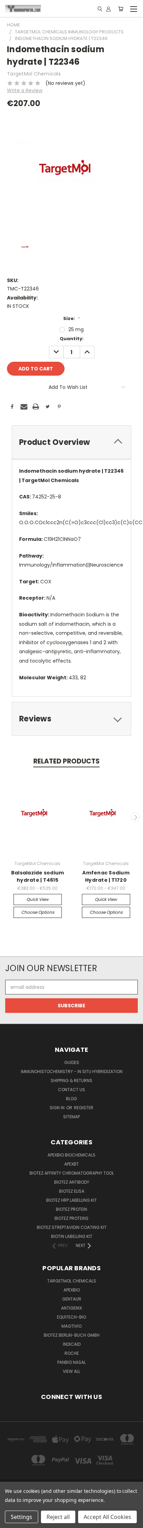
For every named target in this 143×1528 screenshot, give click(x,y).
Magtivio (71, 1326)
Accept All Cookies (107, 1517)
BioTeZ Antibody (71, 1182)
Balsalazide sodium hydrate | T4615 (37, 876)
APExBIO (72, 1290)
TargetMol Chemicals (71, 1281)
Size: (71, 318)
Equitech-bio (71, 1317)
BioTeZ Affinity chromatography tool (72, 1173)
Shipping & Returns (71, 1080)
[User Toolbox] (108, 8)
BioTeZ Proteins (71, 1218)
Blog (71, 1099)
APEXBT (71, 1164)
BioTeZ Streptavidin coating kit (72, 1227)
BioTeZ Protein (71, 1209)
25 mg (76, 329)
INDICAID (72, 1344)
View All (71, 1371)
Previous (7, 817)
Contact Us (71, 1090)
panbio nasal (71, 1362)
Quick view (37, 899)
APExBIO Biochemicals (71, 1155)
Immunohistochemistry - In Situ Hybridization (72, 1071)
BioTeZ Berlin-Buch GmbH (72, 1335)
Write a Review (24, 90)
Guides (71, 1062)
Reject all (58, 1517)
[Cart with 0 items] (120, 8)
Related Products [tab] (66, 761)
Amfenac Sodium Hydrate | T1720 (105, 876)
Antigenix (71, 1308)
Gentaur (71, 1299)
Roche (72, 1353)
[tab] (71, 442)
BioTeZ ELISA (71, 1191)
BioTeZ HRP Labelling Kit (71, 1200)
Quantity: (72, 338)
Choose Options (37, 912)
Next (135, 817)
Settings (21, 1517)
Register (83, 1108)
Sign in (58, 1108)
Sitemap (71, 1117)
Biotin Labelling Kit (71, 1236)
